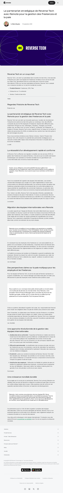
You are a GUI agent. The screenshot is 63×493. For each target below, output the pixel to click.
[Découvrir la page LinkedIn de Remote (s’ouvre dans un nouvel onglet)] (29, 489)
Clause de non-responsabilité (26, 483)
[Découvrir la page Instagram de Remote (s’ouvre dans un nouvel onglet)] (37, 489)
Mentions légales (39, 483)
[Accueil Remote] (7, 3)
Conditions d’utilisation (48, 478)
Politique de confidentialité (16, 478)
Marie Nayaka (16, 24)
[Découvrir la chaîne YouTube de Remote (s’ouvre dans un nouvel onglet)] (25, 489)
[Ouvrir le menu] (57, 2)
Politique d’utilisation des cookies (32, 478)
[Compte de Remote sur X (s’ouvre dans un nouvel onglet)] (33, 489)
